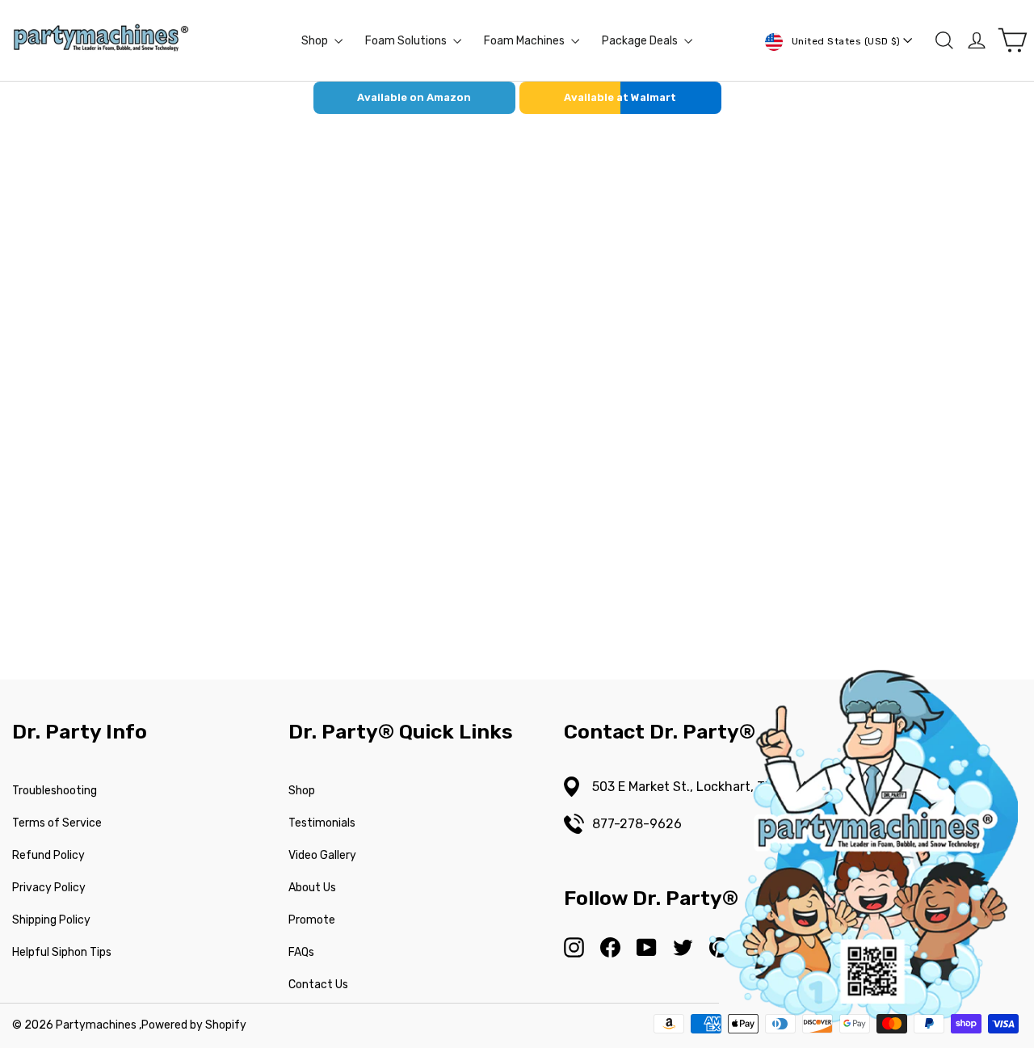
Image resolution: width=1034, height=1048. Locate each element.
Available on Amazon (414, 97)
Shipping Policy (51, 920)
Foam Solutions (407, 41)
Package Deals (641, 41)
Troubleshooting (54, 791)
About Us (312, 887)
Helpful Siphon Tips (61, 952)
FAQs (301, 952)
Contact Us (318, 984)
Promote (311, 920)
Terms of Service (57, 823)
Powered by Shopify (193, 1025)
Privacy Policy (49, 887)
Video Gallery (322, 855)
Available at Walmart (620, 97)
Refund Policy (48, 855)
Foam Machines (525, 41)
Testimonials (321, 823)
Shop (315, 41)
